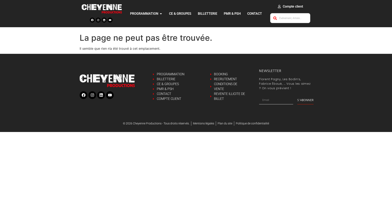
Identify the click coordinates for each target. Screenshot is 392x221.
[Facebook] (92, 20)
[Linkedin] (104, 20)
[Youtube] (110, 20)
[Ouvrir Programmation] (161, 13)
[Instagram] (98, 20)
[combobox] (290, 18)
